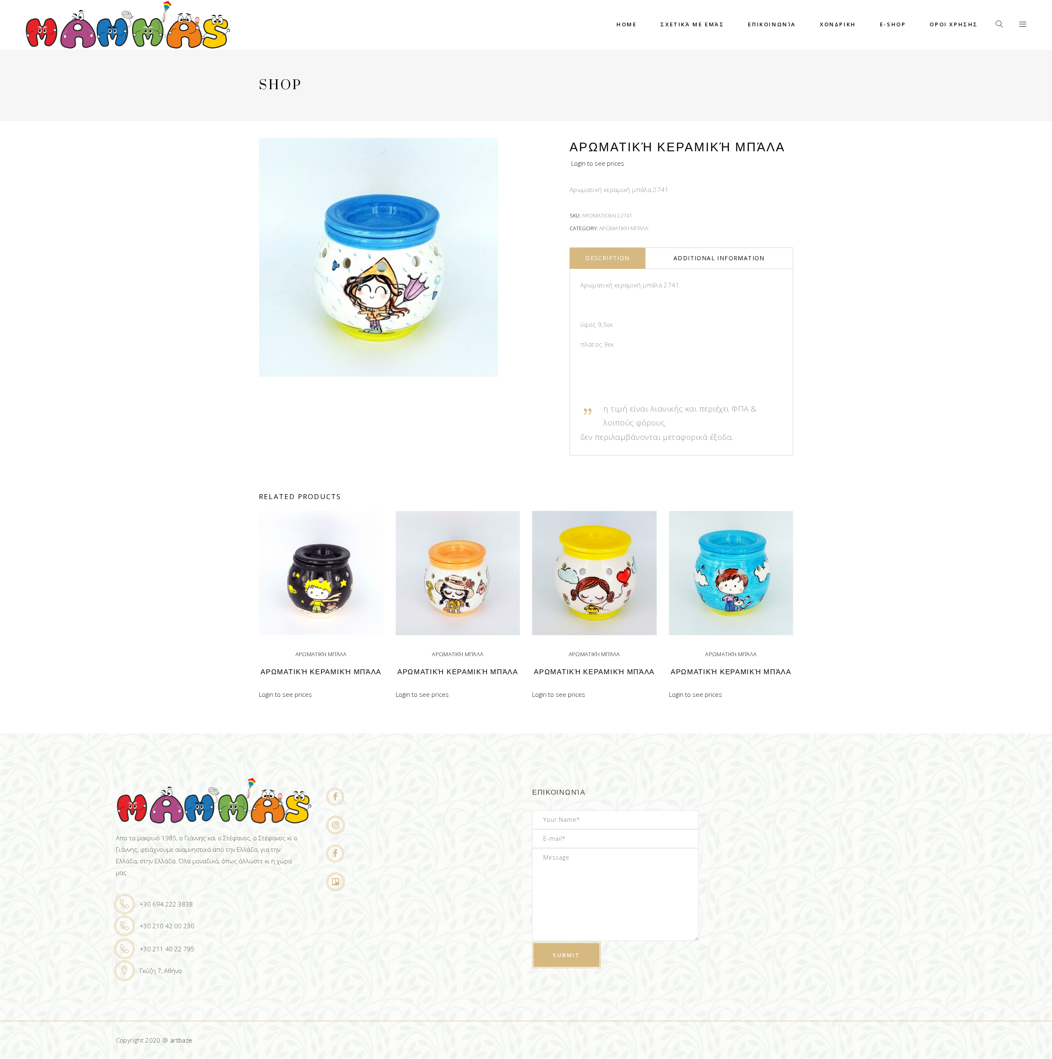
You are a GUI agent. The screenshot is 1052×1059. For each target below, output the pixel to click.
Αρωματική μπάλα (623, 228)
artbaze (181, 1040)
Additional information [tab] (719, 258)
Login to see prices (597, 163)
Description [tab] (607, 258)
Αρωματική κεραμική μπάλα (321, 672)
